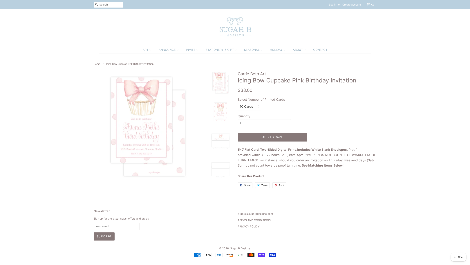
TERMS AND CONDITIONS (254, 220)
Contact (320, 50)
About (298, 50)
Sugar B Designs (240, 248)
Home (97, 64)
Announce (168, 50)
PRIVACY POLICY (249, 226)
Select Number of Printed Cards (261, 99)
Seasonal (252, 50)
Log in (332, 4)
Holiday (276, 50)
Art (146, 50)
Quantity (244, 116)
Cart (373, 4)
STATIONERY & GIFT (220, 50)
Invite (191, 50)
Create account (351, 4)
